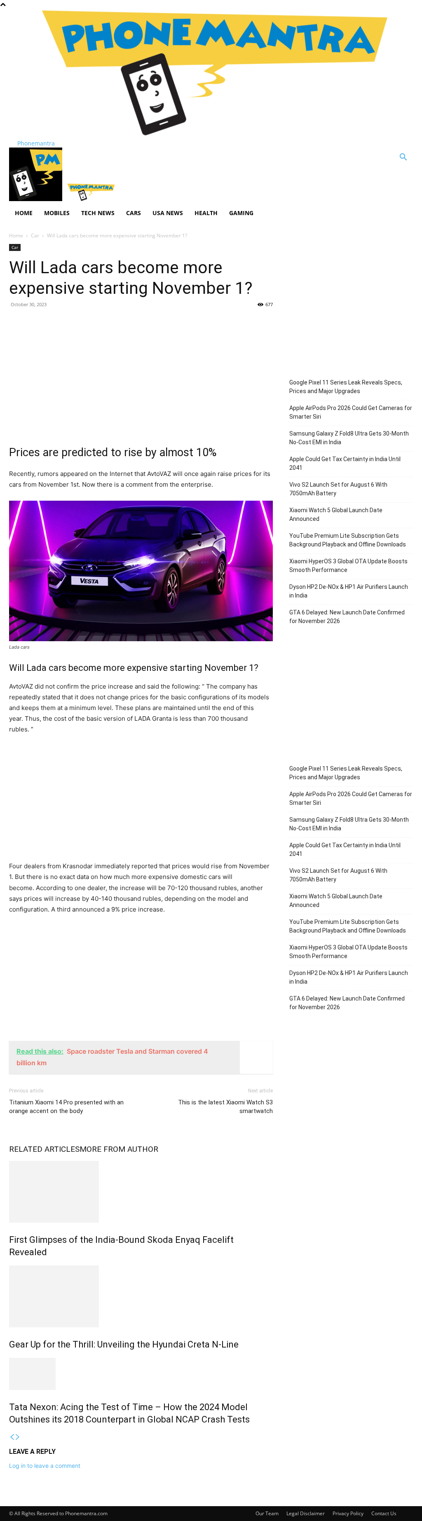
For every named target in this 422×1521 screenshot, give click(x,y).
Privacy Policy (348, 1513)
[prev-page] (12, 1437)
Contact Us (383, 1513)
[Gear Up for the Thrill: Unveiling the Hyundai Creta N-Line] (141, 1296)
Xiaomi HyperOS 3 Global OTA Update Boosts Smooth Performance (348, 565)
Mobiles (57, 213)
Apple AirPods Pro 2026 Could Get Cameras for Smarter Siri (350, 412)
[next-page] (18, 1437)
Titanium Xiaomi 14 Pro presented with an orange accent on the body (66, 1107)
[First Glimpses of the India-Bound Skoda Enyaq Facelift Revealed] (141, 1192)
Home (24, 213)
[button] (403, 158)
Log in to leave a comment (44, 1465)
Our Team (267, 1513)
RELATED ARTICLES (44, 1149)
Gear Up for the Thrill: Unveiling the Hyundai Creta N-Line (124, 1344)
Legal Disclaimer (305, 1513)
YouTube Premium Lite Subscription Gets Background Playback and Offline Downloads (347, 540)
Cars (133, 213)
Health (206, 213)
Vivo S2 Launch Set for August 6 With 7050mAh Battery (338, 489)
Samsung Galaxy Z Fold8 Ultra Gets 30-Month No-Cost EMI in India (349, 437)
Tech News (98, 213)
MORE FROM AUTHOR (119, 1149)
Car (35, 235)
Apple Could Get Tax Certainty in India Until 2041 (345, 463)
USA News (167, 213)
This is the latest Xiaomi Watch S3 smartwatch (225, 1107)
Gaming (241, 213)
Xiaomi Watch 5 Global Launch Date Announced (335, 514)
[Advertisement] (141, 374)
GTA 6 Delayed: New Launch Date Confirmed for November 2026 (347, 616)
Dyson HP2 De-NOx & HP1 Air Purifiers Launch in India (348, 591)
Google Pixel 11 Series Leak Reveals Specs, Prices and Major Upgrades (345, 386)
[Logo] (36, 199)
